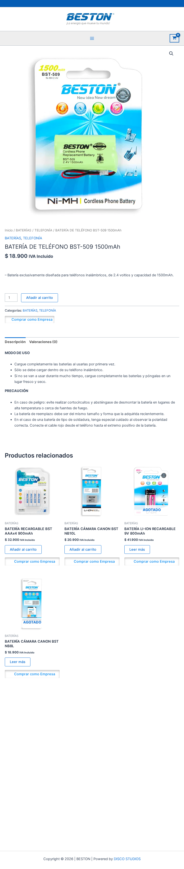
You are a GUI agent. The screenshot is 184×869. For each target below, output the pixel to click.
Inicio (9, 230)
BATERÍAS (23, 230)
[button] (171, 53)
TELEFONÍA (43, 230)
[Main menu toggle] (92, 38)
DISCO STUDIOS (127, 859)
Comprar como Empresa (32, 319)
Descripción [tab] (15, 342)
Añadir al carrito (39, 298)
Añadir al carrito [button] (23, 549)
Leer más (137, 549)
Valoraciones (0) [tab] (43, 342)
